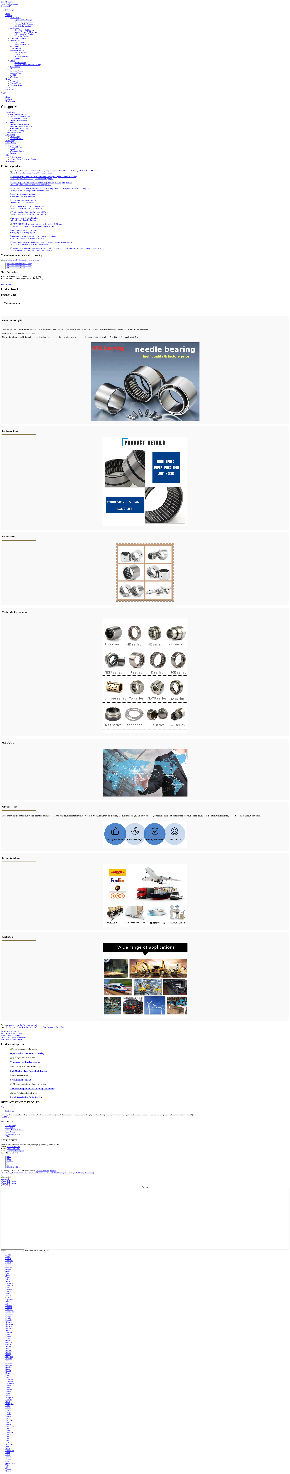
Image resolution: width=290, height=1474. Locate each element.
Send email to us (7, 284)
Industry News (15, 83)
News (7, 79)
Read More (5, 1117)
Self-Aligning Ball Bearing (84, 1173)
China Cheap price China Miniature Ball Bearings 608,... (30, 185)
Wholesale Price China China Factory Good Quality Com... (31, 173)
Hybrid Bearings (20, 63)
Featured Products (42, 1171)
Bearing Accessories (17, 50)
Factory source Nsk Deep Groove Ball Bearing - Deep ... (30, 244)
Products (8, 16)
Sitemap (53, 1171)
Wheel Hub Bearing (21, 44)
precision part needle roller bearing (13, 1037)
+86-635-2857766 (13, 1147)
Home (7, 14)
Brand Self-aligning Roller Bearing (26, 1097)
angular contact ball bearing (54, 1173)
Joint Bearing (14, 46)
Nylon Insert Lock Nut (20, 1080)
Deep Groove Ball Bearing (24, 30)
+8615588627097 (13, 1149)
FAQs (7, 87)
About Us (8, 69)
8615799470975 (7, 2)
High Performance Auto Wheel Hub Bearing (26, 208)
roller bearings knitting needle (11, 1039)
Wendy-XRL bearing (8, 1181)
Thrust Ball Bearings (21, 36)
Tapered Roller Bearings (23, 20)
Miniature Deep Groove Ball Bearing (27, 65)
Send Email (5, 1179)
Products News (15, 81)
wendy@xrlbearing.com (9, 4)
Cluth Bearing (19, 42)
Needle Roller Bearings (22, 26)
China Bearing (6, 1173)
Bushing (17, 59)
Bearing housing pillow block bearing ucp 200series (28, 214)
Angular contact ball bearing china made (22, 1025)
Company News (16, 85)
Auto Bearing (15, 40)
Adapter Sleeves (20, 52)
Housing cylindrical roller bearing (22, 202)
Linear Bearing (15, 48)
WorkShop (14, 77)
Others (12, 61)
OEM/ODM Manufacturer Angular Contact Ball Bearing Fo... (32, 250)
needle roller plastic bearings (11, 1035)
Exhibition (13, 75)
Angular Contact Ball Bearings (25, 32)
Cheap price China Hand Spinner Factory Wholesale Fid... (31, 191)
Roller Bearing (15, 18)
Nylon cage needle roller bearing (25, 1062)
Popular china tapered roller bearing (27, 1053)
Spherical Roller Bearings (23, 24)
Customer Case (15, 73)
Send (3, 1107)
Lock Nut (17, 54)
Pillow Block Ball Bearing (19, 38)
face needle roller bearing (10, 1031)
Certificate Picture (16, 71)
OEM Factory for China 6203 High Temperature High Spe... (31, 179)
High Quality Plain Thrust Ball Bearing (28, 1071)
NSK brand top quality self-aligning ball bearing (32, 1088)
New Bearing (15, 67)
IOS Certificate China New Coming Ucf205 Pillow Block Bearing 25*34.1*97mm (35, 1027)
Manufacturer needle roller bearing (22, 196)
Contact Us (9, 89)
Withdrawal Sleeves (21, 57)
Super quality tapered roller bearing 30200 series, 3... (29, 238)
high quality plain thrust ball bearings (23, 220)
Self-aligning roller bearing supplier (22, 233)
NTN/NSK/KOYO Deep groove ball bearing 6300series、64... (33, 226)
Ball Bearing (14, 28)
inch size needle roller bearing (11, 1033)
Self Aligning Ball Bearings (24, 34)
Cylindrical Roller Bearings (24, 22)
